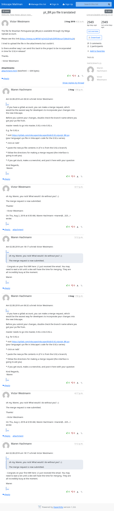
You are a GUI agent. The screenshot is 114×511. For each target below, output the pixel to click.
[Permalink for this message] (82, 76)
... (8, 104)
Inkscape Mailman (12, 4)
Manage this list (38, 4)
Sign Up (69, 4)
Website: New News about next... (17, 14)
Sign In (55, 4)
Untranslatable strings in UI (100, 14)
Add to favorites (97, 51)
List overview (93, 31)
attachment (18, 229)
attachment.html (9, 70)
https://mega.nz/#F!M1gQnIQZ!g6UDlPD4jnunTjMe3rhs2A (47, 38)
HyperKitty (58, 507)
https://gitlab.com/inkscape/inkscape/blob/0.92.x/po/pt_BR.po (40, 135)
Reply (6, 78)
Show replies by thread (73, 83)
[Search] (109, 4)
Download (95, 37)
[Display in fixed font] (78, 76)
